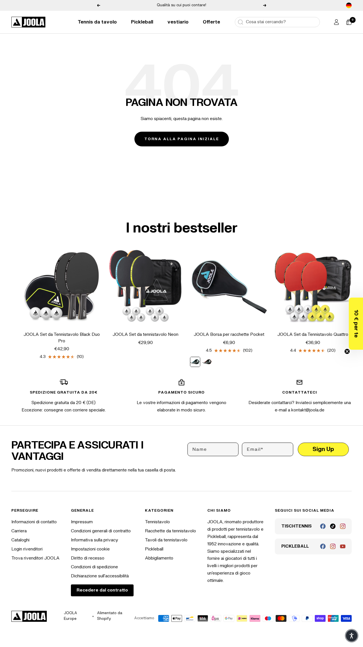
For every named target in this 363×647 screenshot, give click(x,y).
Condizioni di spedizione (94, 567)
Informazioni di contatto (34, 522)
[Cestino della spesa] (349, 22)
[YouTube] (342, 546)
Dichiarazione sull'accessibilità (100, 576)
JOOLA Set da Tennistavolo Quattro (312, 334)
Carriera (19, 531)
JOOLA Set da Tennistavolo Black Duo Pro (62, 338)
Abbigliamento (159, 558)
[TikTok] (332, 526)
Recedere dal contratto (102, 590)
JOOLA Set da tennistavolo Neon (145, 334)
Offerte (211, 22)
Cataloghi (20, 540)
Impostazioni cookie (90, 549)
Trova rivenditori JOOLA (35, 558)
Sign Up (323, 449)
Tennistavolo (157, 522)
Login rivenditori (27, 549)
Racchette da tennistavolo (170, 531)
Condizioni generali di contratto (101, 531)
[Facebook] (323, 526)
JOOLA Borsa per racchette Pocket (229, 334)
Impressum (82, 522)
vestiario (178, 22)
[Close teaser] (347, 351)
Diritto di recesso (87, 558)
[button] (356, 324)
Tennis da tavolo (97, 22)
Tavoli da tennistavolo (166, 540)
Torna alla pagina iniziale (181, 139)
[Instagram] (342, 526)
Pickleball (142, 22)
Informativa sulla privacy (94, 540)
